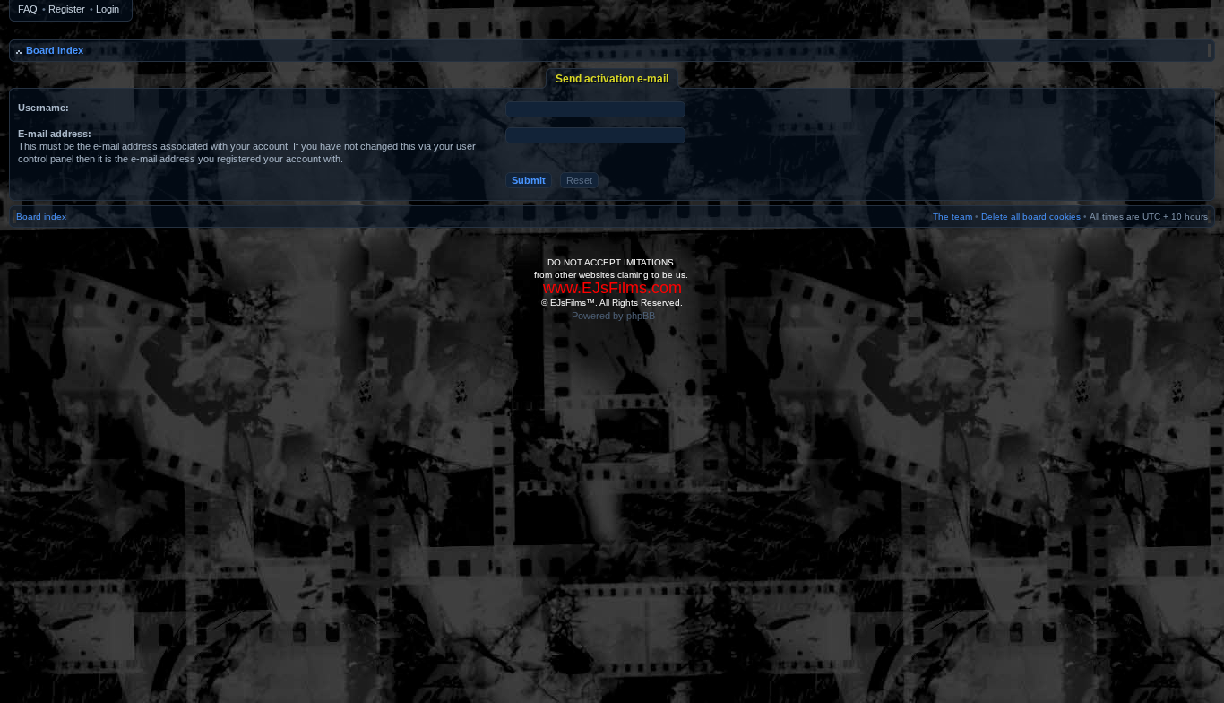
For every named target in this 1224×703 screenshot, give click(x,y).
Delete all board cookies (1031, 216)
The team (952, 216)
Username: (43, 107)
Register (66, 9)
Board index (54, 50)
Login (107, 9)
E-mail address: (54, 133)
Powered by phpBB (613, 315)
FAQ (28, 9)
